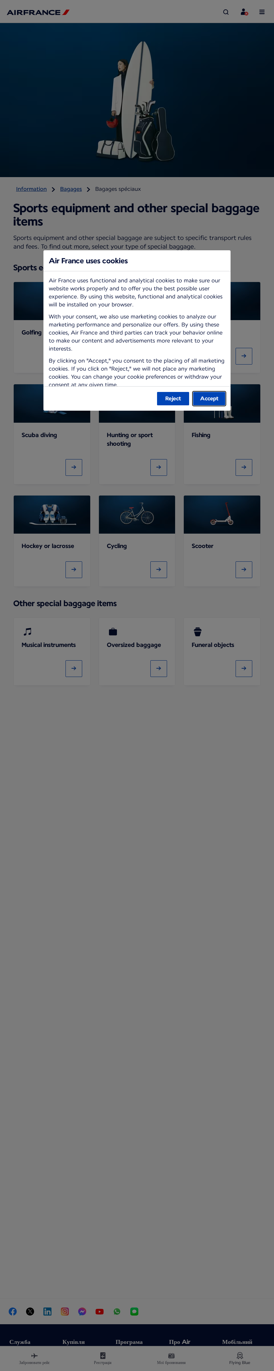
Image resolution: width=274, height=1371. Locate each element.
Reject (173, 398)
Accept (209, 398)
